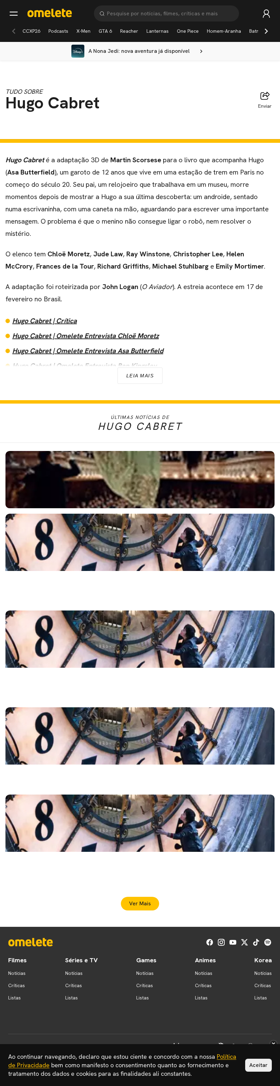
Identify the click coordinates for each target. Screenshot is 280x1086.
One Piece (188, 31)
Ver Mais (140, 903)
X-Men (83, 31)
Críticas (16, 985)
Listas (14, 998)
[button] (140, 479)
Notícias (17, 973)
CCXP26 (31, 31)
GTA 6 (105, 31)
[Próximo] (266, 31)
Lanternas (157, 31)
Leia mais (140, 375)
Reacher (129, 31)
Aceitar (258, 1065)
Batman (257, 31)
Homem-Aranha (224, 31)
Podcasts (58, 31)
